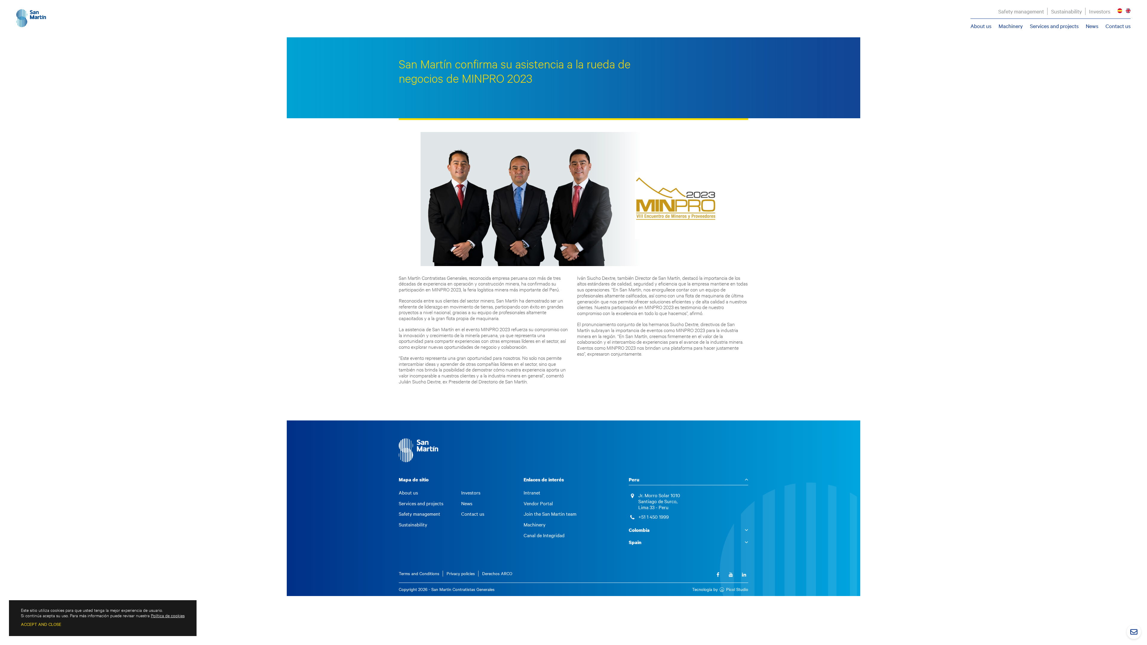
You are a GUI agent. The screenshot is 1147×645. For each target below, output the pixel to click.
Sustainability (1066, 11)
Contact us (1118, 26)
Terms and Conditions (419, 573)
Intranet (532, 493)
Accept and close (41, 624)
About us (980, 26)
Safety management (1021, 11)
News (1092, 26)
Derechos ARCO (497, 573)
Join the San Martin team (550, 514)
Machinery (1011, 26)
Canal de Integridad (544, 535)
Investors (1099, 11)
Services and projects (1054, 26)
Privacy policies (461, 573)
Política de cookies (168, 615)
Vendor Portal (538, 503)
